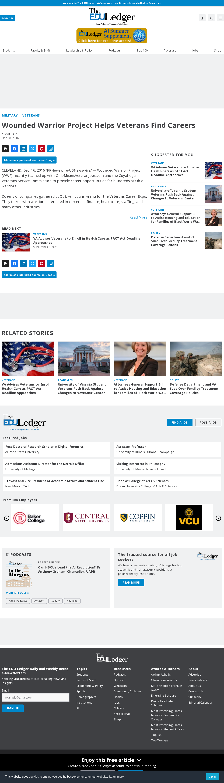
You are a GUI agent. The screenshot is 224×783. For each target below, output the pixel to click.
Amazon (39, 600)
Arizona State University (22, 452)
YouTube (72, 600)
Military (10, 115)
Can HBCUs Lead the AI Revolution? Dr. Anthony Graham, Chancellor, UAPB (70, 569)
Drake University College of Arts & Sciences (146, 486)
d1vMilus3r (9, 134)
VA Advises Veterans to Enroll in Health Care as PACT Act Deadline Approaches (87, 240)
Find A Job (180, 422)
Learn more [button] (116, 776)
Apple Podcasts (18, 600)
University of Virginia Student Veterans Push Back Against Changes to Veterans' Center (174, 194)
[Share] (14, 148)
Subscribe (7, 17)
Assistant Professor (131, 447)
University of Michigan (21, 469)
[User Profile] (202, 17)
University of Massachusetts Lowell (141, 469)
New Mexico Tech (17, 486)
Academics (158, 186)
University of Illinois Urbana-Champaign (145, 452)
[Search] (211, 17)
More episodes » (17, 592)
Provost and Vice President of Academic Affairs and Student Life (54, 481)
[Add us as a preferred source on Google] (50, 148)
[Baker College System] (139, 517)
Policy (155, 233)
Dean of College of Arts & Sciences (142, 481)
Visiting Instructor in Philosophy (140, 464)
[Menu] (220, 17)
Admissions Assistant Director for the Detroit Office (45, 464)
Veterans (31, 115)
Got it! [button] (213, 776)
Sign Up (12, 708)
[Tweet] (32, 148)
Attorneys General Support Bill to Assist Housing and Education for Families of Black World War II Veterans (176, 218)
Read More (139, 217)
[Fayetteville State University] (36, 517)
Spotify (55, 600)
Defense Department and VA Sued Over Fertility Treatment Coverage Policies (174, 241)
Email (5, 690)
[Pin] (41, 148)
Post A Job (208, 422)
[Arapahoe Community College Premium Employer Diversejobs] (88, 517)
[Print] (5, 148)
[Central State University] (190, 517)
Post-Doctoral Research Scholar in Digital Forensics (44, 447)
